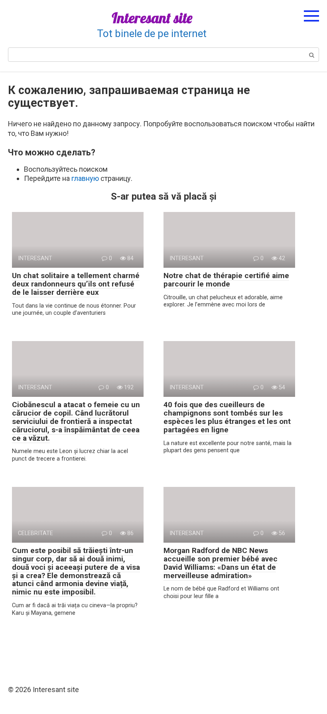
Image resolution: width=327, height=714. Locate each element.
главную (85, 178)
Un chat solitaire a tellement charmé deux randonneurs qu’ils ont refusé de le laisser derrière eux (76, 284)
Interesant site (152, 18)
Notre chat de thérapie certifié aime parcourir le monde (226, 279)
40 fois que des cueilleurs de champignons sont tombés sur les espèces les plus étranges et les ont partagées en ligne (227, 417)
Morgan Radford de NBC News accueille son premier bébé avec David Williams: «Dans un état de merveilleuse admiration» (221, 563)
